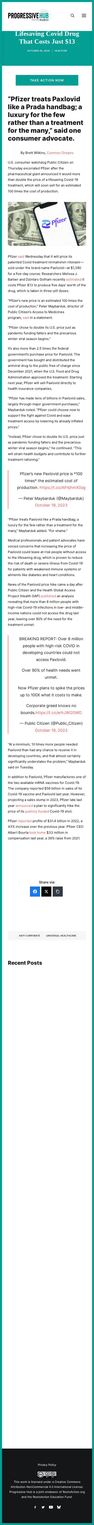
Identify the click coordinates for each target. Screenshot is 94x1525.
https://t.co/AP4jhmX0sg (62, 487)
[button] (47, 990)
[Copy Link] (58, 892)
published (48, 596)
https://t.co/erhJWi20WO (58, 712)
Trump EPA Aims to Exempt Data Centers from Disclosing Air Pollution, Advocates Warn (47, 1395)
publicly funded (37, 811)
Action (62, 50)
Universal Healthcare (61, 935)
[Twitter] (46, 892)
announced (24, 806)
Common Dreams (60, 153)
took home (37, 832)
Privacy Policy (47, 1464)
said (21, 256)
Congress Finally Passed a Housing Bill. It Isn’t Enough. (46, 1280)
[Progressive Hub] (30, 15)
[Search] (71, 15)
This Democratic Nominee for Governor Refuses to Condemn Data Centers (45, 1033)
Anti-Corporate (29, 935)
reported (25, 821)
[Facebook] (35, 892)
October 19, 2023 (51, 505)
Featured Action (29, 1152)
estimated (73, 279)
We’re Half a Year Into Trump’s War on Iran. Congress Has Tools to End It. (43, 1160)
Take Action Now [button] (47, 80)
